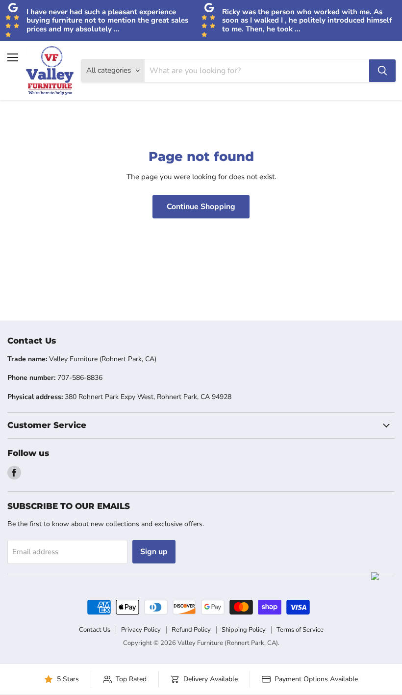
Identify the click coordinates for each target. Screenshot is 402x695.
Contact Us (94, 629)
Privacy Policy (141, 629)
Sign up (154, 551)
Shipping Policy (244, 629)
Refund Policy (191, 629)
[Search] (382, 70)
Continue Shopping (201, 206)
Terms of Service (300, 629)
